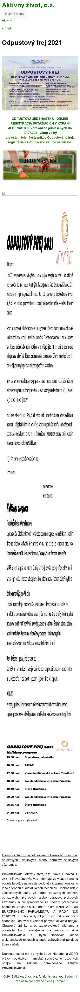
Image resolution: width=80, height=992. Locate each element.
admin (71, 976)
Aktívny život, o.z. (28, 4)
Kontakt (60, 981)
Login (9, 28)
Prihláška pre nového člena (33, 981)
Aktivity (7, 20)
